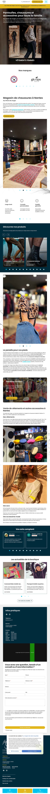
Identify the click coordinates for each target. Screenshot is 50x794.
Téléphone (7, 680)
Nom (6, 675)
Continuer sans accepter (13, 747)
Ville (26, 692)
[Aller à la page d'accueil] (4, 1)
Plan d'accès (9, 792)
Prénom (27, 675)
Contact (24, 792)
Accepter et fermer (32, 751)
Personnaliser (15, 751)
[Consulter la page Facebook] (7, 391)
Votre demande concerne (11, 697)
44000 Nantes (11, 626)
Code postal (7, 692)
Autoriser (32, 652)
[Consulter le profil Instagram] (10, 391)
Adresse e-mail (29, 680)
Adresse (7, 686)
